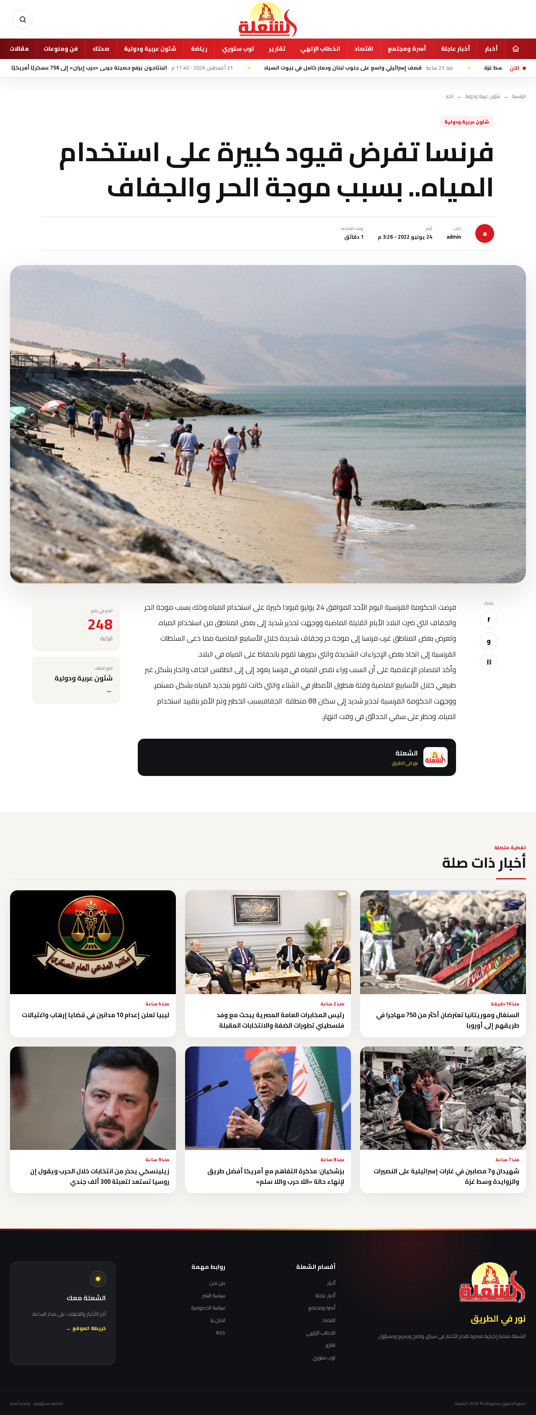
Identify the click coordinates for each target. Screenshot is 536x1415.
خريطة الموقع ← (86, 1328)
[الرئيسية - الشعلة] (268, 19)
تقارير (277, 48)
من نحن (217, 1283)
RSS (220, 1333)
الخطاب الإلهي (320, 48)
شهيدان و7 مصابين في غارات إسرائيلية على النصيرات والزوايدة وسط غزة (446, 1176)
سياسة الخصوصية (208, 1307)
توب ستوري (238, 48)
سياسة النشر (213, 1295)
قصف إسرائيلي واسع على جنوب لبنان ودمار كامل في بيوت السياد (412, 67)
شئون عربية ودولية (150, 48)
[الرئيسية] (515, 49)
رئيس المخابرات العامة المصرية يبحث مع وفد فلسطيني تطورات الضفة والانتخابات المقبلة (280, 1020)
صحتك (101, 48)
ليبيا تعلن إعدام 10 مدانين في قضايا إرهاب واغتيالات (95, 1015)
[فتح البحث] (23, 19)
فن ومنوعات (61, 48)
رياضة (199, 48)
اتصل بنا (217, 1320)
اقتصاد (364, 48)
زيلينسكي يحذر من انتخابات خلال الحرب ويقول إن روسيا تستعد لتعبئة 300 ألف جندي (99, 1176)
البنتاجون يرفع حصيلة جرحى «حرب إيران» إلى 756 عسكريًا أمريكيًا (176, 67)
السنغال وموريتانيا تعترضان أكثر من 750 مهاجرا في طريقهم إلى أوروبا (447, 1020)
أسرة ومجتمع (407, 48)
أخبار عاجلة (455, 48)
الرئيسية (519, 96)
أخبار (491, 48)
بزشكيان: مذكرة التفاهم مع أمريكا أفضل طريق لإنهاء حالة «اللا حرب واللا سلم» (275, 1176)
